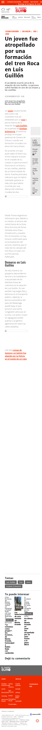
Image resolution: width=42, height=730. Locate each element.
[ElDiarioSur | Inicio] (39, 679)
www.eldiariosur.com (8, 715)
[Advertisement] (21, 383)
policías (20, 17)
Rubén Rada (17, 696)
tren (23, 119)
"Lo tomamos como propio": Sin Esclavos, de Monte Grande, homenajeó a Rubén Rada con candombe (9, 639)
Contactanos (33, 684)
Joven (28, 582)
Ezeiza (10, 696)
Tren (21, 582)
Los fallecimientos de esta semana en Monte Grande (21, 618)
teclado (17, 689)
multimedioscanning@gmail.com (10, 718)
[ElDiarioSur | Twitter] (36, 669)
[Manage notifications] (37, 720)
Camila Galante (18, 684)
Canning (26, 2)
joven (10, 110)
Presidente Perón (12, 700)
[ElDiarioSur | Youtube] (36, 672)
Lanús (3, 689)
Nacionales (5, 692)
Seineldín (18, 701)
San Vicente (34, 2)
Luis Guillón (21, 125)
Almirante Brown (4, 700)
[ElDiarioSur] (6, 670)
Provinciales (12, 704)
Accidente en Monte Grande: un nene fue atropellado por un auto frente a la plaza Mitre (29, 631)
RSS (30, 686)
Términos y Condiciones (7, 711)
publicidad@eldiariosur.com (10, 720)
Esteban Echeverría (13, 586)
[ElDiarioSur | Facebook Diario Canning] (33, 669)
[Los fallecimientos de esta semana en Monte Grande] (18, 610)
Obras (39, 17)
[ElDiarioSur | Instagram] (33, 672)
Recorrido (27, 17)
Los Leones (34, 17)
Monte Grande (10, 620)
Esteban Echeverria (14, 2)
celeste (17, 692)
